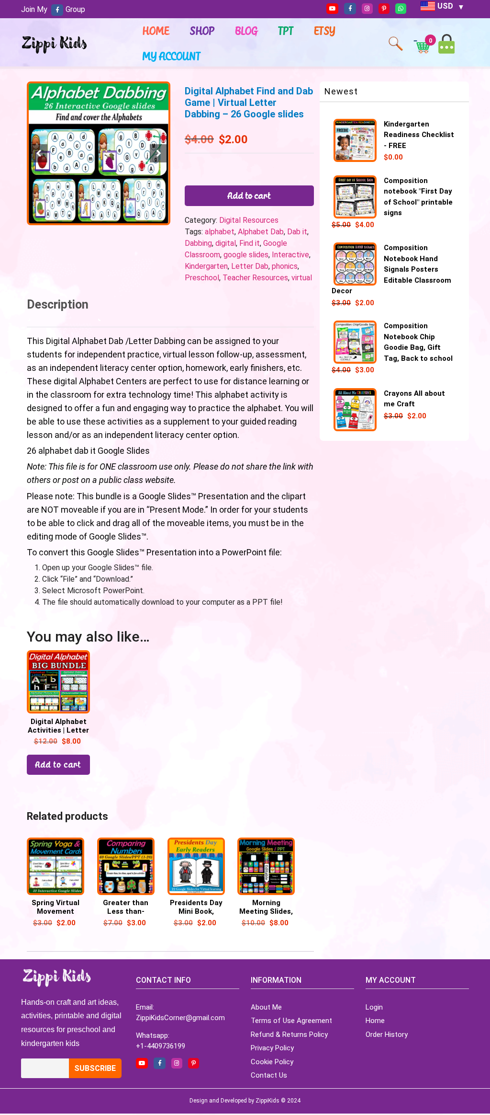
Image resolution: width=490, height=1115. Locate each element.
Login (374, 1007)
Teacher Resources (255, 277)
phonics (285, 266)
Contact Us (269, 1075)
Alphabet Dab (261, 231)
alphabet (219, 231)
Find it (249, 243)
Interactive (290, 254)
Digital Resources (248, 220)
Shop (202, 30)
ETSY (324, 30)
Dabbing (198, 243)
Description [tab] (58, 304)
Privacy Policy (272, 1048)
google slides (245, 254)
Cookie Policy (272, 1062)
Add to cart (249, 195)
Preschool (202, 277)
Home (156, 30)
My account (172, 56)
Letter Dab (249, 266)
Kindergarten (206, 266)
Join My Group (53, 9)
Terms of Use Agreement (291, 1020)
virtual (301, 277)
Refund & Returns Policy (289, 1034)
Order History (387, 1034)
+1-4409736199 (160, 1046)
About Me (266, 1007)
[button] (159, 153)
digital (225, 243)
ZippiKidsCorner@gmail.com (180, 1017)
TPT (286, 30)
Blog (246, 30)
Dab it (297, 231)
